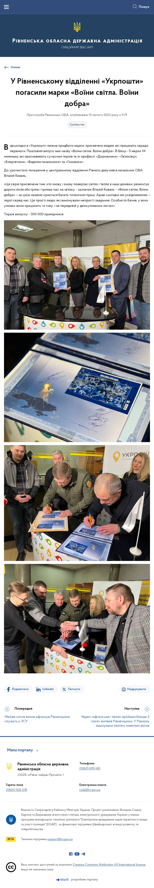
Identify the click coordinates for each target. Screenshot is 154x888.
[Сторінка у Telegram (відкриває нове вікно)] (83, 854)
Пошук (144, 7)
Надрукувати (136, 689)
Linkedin (48, 689)
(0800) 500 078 (16, 790)
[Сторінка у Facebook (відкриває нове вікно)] (70, 854)
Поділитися (20, 689)
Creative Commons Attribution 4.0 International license (109, 864)
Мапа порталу (20, 750)
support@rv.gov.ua (60, 839)
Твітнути (74, 689)
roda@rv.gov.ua (89, 790)
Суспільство (77, 124)
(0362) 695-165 (89, 768)
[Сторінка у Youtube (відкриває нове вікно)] (77, 854)
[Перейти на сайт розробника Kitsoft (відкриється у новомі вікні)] (62, 879)
